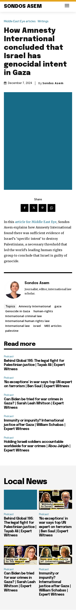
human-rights (43, 311)
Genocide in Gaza (17, 311)
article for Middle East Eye (36, 222)
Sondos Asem (53, 83)
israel (37, 326)
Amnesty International (35, 306)
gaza (57, 306)
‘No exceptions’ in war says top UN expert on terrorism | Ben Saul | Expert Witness (55, 527)
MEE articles (53, 326)
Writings (43, 21)
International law (17, 326)
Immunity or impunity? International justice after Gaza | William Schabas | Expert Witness (34, 425)
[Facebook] (24, 208)
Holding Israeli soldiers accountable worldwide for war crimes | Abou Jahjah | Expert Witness (37, 446)
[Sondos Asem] (13, 289)
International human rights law (27, 321)
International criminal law (23, 316)
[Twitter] (33, 208)
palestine (12, 331)
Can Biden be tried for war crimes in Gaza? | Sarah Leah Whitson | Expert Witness (34, 403)
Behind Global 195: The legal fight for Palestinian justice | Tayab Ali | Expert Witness (34, 365)
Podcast (9, 356)
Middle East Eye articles (20, 21)
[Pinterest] (42, 208)
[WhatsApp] (51, 208)
